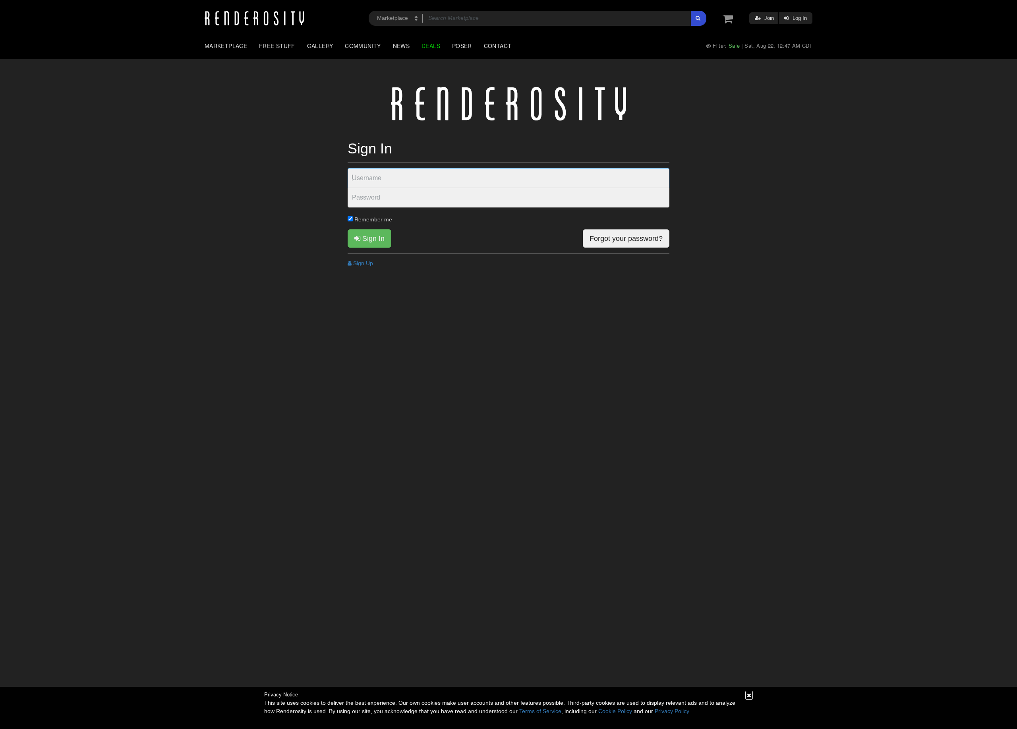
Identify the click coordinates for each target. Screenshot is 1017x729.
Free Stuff (277, 46)
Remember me (372, 219)
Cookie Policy (615, 711)
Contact (498, 46)
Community (363, 46)
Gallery (320, 46)
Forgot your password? (626, 238)
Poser (462, 46)
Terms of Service (540, 711)
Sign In (372, 238)
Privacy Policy (672, 711)
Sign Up (362, 263)
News (401, 46)
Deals (430, 46)
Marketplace (226, 46)
